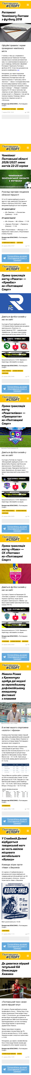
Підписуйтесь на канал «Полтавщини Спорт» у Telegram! (17, 258)
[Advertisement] (15, 131)
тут (18, 70)
